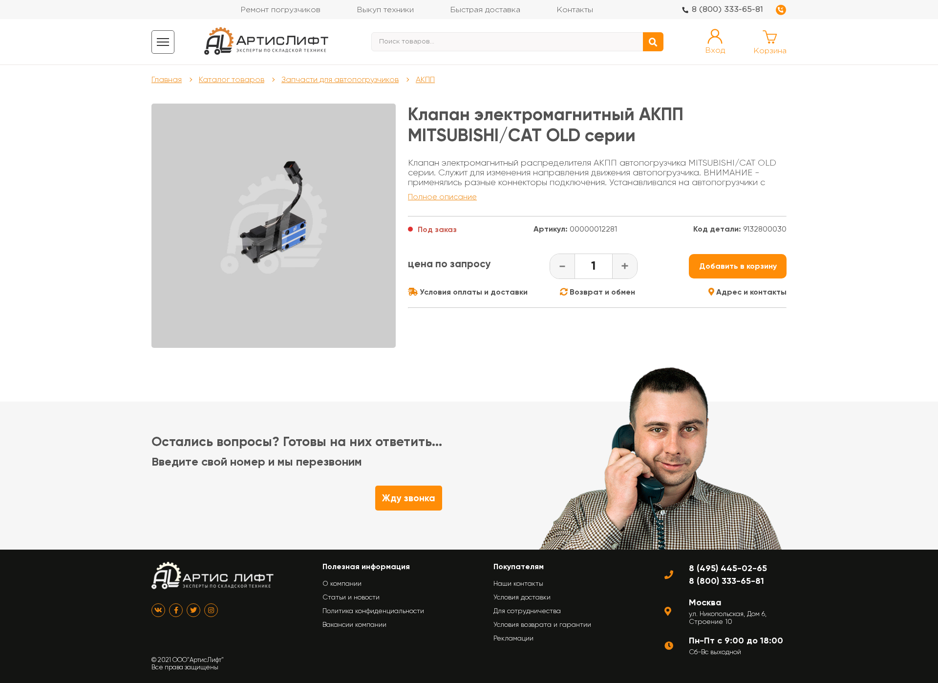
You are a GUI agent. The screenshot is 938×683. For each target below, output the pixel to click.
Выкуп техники (385, 10)
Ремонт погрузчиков (280, 10)
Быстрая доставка (485, 10)
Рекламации (513, 638)
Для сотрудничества (527, 611)
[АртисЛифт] (266, 41)
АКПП (425, 79)
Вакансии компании (354, 624)
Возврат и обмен (601, 292)
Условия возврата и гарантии (542, 624)
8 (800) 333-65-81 (727, 9)
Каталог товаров (231, 79)
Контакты (574, 10)
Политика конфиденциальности (373, 611)
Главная (166, 79)
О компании (342, 583)
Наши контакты (518, 583)
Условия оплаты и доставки (473, 292)
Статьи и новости (351, 597)
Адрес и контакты (750, 292)
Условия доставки (522, 597)
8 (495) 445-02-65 (728, 568)
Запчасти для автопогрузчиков (340, 79)
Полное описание (442, 196)
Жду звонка (408, 498)
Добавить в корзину (738, 266)
